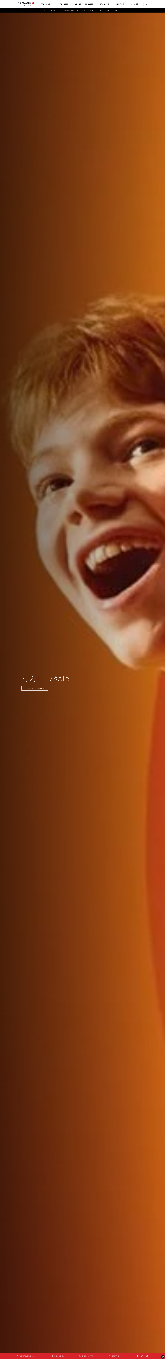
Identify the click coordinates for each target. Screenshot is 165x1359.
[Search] (146, 4)
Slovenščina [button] (135, 4)
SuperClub (88, 10)
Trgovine (45, 4)
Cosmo (118, 10)
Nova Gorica (27, 5)
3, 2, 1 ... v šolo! (50, 10)
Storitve (104, 4)
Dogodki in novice (84, 4)
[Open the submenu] (51, 4)
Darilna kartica (71, 10)
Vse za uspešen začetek (34, 688)
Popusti (64, 4)
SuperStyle (104, 10)
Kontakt (120, 4)
